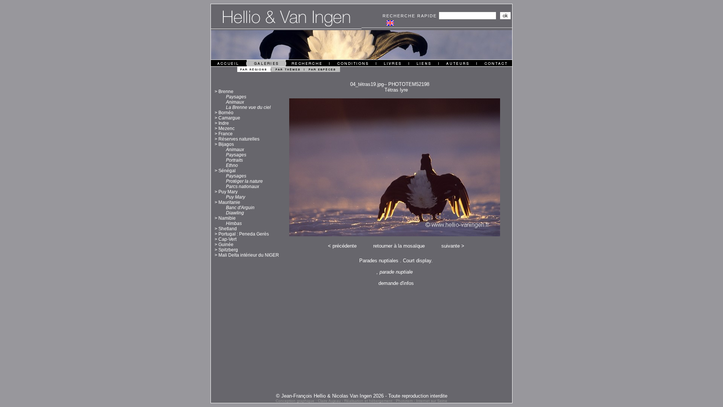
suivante (450, 246)
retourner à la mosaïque (399, 246)
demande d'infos (396, 283)
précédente (345, 246)
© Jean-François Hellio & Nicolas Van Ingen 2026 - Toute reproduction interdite (361, 396)
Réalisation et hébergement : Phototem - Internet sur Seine (395, 401)
